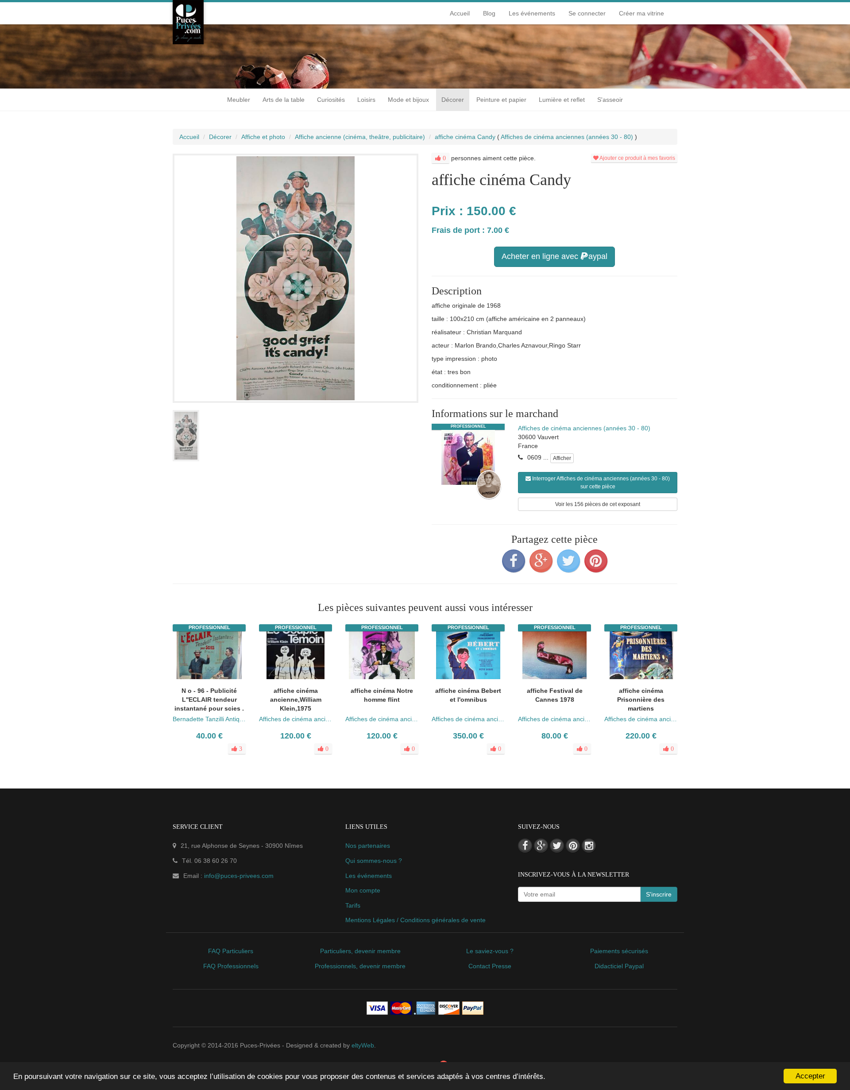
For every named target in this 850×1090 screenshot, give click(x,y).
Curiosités (331, 99)
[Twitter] (568, 560)
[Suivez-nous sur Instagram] (589, 846)
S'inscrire (659, 894)
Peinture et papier (501, 99)
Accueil (460, 13)
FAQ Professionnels (231, 966)
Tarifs (352, 905)
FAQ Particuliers (230, 951)
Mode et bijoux (408, 99)
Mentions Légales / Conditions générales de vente (415, 920)
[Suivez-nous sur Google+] (541, 846)
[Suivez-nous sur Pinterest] (573, 846)
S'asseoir (610, 99)
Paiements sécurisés (619, 951)
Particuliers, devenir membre (360, 951)
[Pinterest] (595, 560)
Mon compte (362, 890)
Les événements (532, 13)
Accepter (810, 1076)
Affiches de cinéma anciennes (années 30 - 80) (584, 428)
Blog (489, 13)
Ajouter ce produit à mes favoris (637, 158)
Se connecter (587, 13)
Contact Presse (489, 966)
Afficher (562, 458)
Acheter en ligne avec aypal (554, 256)
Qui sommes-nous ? (373, 860)
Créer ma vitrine (641, 13)
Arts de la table (284, 99)
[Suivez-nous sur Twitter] (557, 846)
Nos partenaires (367, 845)
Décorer (452, 99)
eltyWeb (363, 1045)
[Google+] (540, 560)
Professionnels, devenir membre (360, 966)
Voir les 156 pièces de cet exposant (597, 504)
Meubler (238, 99)
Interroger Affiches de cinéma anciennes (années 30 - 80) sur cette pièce (600, 482)
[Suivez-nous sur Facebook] (525, 846)
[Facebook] (513, 560)
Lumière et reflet (562, 99)
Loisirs (366, 99)
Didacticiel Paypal (619, 966)
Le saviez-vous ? (490, 951)
